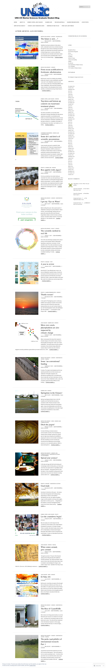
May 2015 (70, 143)
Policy (53, 228)
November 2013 (71, 172)
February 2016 (71, 128)
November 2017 (71, 102)
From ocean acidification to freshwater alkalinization (52, 70)
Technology (59, 36)
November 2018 (71, 86)
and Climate (44, 322)
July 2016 (70, 120)
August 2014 (70, 158)
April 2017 (70, 107)
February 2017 (71, 110)
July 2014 (70, 159)
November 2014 (71, 153)
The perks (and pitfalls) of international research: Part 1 (51, 641)
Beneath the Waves (72, 50)
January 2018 (70, 99)
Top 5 (51, 261)
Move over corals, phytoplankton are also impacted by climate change (50, 329)
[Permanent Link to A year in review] (26, 284)
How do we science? (19, 26)
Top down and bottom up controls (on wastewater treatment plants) (51, 103)
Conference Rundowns (46, 133)
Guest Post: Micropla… (78, 188)
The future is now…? (49, 38)
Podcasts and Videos (68, 26)
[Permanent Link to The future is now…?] (26, 58)
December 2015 (71, 132)
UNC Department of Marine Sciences (75, 64)
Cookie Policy (32, 665)
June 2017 (70, 105)
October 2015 (71, 135)
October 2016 (71, 117)
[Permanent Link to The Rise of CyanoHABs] (26, 627)
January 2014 (70, 169)
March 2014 (70, 166)
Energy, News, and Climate (35, 22)
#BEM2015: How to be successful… (81, 203)
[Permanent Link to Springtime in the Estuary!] (26, 412)
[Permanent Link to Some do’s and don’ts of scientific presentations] (26, 155)
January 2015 (70, 150)
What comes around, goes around (49, 548)
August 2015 (70, 138)
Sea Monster (70, 63)
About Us (22, 22)
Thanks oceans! (47, 294)
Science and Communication (36, 26)
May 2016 (70, 123)
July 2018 (70, 91)
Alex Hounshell (36, 31)
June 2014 (70, 161)
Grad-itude (45, 485)
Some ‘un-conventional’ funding (50, 362)
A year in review (47, 264)
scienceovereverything (72, 59)
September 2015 (71, 136)
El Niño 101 (46, 576)
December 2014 (71, 151)
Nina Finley (75, 183)
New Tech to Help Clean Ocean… (81, 189)
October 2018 (71, 87)
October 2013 (71, 174)
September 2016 (71, 119)
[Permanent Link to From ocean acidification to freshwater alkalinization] (26, 89)
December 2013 (71, 171)
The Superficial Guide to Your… (80, 198)
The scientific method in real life (50, 232)
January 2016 (70, 130)
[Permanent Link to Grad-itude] (26, 505)
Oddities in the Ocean (53, 26)
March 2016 (70, 127)
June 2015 (70, 141)
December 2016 (71, 114)
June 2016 (70, 122)
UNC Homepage (71, 66)
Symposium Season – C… (78, 198)
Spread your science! (49, 457)
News (52, 421)
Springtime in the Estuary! (51, 392)
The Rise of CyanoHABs (51, 608)
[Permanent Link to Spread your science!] (26, 475)
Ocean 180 (70, 54)
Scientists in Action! (55, 454)
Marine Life (48, 22)
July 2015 (70, 140)
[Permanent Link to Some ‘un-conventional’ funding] (26, 380)
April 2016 (70, 125)
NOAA (69, 53)
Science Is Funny (71, 58)
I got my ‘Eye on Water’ (50, 201)
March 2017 (70, 109)
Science (53, 36)
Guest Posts (85, 22)
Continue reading (46, 90)
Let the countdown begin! (51, 516)
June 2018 (70, 92)
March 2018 (70, 96)
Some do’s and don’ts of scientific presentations (50, 137)
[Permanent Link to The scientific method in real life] (26, 250)
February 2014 (71, 168)
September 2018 (71, 89)
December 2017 (71, 101)
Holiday (47, 261)
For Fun (43, 167)
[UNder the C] (40, 8)
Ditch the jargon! (48, 424)
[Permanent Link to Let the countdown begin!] (26, 536)
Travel (47, 359)
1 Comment (43, 298)
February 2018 (71, 97)
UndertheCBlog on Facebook (77, 36)
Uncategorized (45, 455)
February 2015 (71, 148)
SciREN (69, 61)
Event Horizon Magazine (73, 51)
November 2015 (71, 133)
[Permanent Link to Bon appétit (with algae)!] (26, 189)
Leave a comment (44, 42)
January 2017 (70, 112)
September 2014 (71, 156)
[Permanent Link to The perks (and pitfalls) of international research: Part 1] (26, 657)
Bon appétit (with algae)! (51, 169)
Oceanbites (70, 56)
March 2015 (70, 146)
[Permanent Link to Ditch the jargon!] (26, 443)
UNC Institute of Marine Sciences (74, 68)
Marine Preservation (73, 22)
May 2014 (70, 163)
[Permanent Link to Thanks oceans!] (26, 314)
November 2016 (71, 115)
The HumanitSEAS (59, 22)
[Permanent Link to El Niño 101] (26, 596)
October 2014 (71, 154)
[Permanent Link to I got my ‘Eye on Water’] (26, 220)
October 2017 (71, 104)
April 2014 (70, 164)
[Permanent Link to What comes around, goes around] (26, 560)
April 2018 (70, 94)
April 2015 (70, 145)
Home (15, 22)
